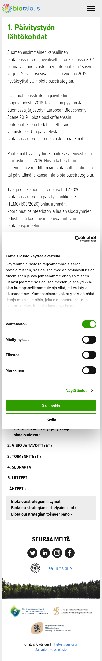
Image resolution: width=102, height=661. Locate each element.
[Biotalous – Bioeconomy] (21, 8)
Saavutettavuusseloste (51, 649)
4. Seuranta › (20, 467)
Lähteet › (16, 488)
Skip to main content (19, 18)
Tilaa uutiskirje (58, 568)
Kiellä (51, 419)
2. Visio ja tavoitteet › (29, 445)
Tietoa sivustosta (65, 644)
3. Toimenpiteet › (24, 456)
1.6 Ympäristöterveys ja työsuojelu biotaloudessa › (44, 432)
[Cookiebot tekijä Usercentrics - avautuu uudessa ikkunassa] (74, 239)
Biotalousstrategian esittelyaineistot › (43, 507)
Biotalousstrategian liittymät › (37, 501)
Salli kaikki (51, 405)
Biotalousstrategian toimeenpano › (41, 514)
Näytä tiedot (76, 390)
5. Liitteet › (18, 477)
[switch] (89, 340)
